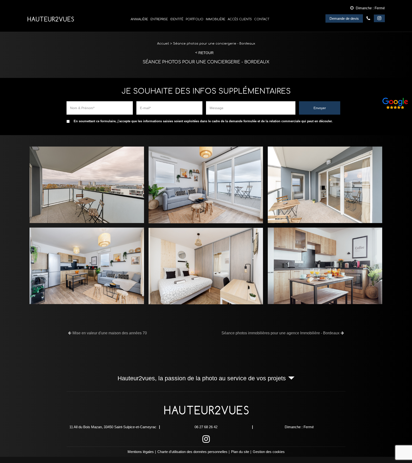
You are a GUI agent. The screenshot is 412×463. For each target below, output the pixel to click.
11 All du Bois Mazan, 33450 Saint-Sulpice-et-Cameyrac (112, 427)
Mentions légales (141, 452)
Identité (176, 19)
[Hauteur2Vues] (50, 19)
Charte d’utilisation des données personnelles (192, 452)
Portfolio (194, 19)
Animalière (139, 19)
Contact (261, 19)
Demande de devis (344, 18)
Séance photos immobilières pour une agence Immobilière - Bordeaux (280, 333)
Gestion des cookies (269, 452)
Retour (206, 53)
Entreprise (159, 19)
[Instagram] (379, 18)
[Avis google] (395, 103)
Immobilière (215, 19)
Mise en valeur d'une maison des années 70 (109, 333)
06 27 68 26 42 (368, 18)
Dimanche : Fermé (299, 427)
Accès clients (240, 19)
